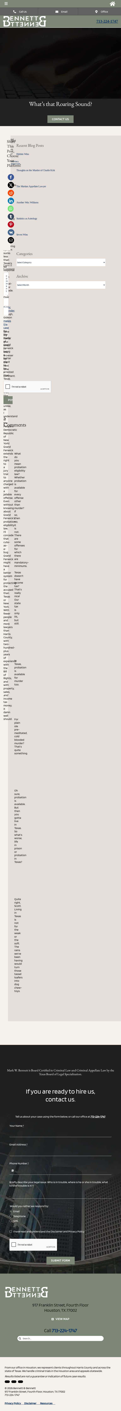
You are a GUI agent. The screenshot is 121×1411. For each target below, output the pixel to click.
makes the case (7, 324)
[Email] (11, 240)
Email (64, 11)
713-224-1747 (107, 21)
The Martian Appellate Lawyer (31, 186)
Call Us (23, 11)
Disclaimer (57, 1231)
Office (104, 11)
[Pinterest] (11, 224)
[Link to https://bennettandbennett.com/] (112, 3)
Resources (47, 1403)
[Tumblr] (11, 216)
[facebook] (13, 1381)
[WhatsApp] (10, 209)
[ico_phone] (25, 17)
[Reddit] (11, 193)
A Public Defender (8, 307)
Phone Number (19, 1163)
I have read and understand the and (48, 1231)
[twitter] (20, 1381)
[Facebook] (11, 177)
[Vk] (11, 232)
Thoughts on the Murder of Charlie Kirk (35, 170)
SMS (15, 1221)
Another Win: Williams (27, 202)
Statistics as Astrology (26, 218)
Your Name (16, 1125)
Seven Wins (22, 234)
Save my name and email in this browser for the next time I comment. (9, 353)
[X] (11, 185)
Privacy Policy (76, 1231)
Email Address (18, 1144)
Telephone (19, 1216)
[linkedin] (7, 1381)
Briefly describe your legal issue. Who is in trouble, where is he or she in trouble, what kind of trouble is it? (58, 1183)
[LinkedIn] (11, 201)
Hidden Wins (22, 154)
